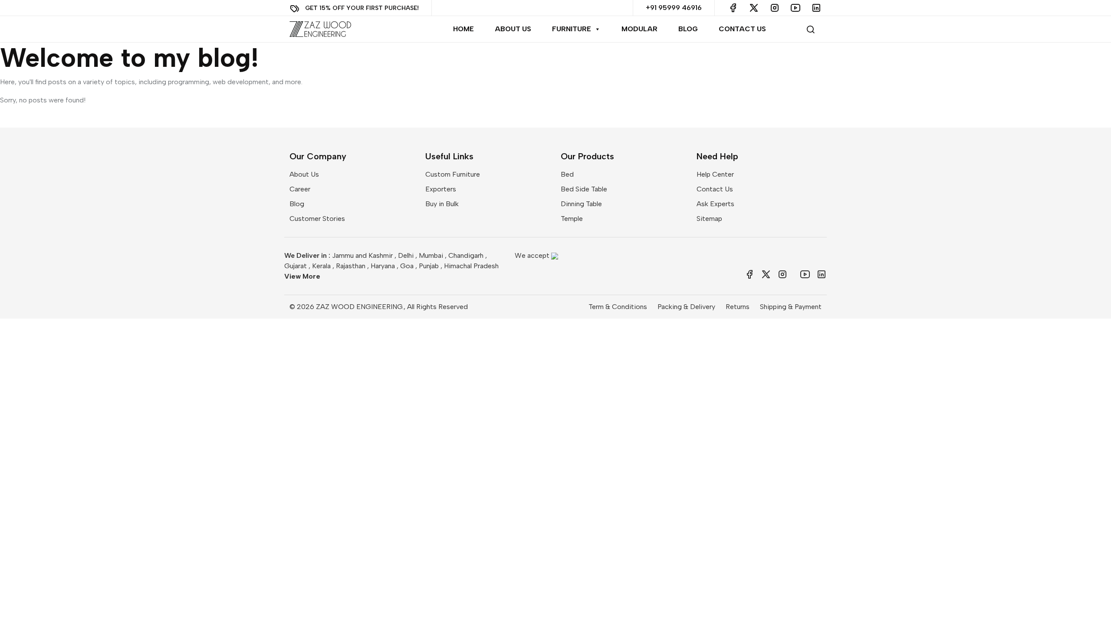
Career (299, 189)
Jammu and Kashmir (362, 255)
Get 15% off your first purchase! (362, 7)
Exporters (440, 189)
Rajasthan (350, 266)
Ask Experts (715, 204)
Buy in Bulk (442, 204)
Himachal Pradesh (471, 266)
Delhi (406, 255)
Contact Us (742, 29)
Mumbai (431, 255)
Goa (407, 266)
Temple (572, 218)
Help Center (715, 174)
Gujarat (295, 266)
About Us (513, 29)
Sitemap (709, 218)
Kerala (321, 266)
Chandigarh (465, 255)
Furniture (571, 29)
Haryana (383, 266)
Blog (688, 29)
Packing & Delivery (686, 307)
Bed (567, 174)
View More (302, 276)
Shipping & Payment (791, 307)
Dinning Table (581, 204)
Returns (737, 307)
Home (463, 29)
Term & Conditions (617, 307)
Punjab (429, 266)
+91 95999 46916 (674, 7)
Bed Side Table (584, 189)
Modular (639, 29)
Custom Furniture (452, 174)
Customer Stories (317, 218)
